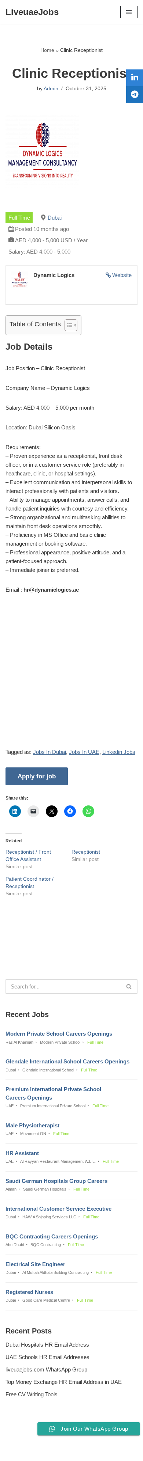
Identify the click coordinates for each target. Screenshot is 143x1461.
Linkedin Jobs (118, 752)
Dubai (55, 218)
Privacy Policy (24, 1435)
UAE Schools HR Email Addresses (47, 1357)
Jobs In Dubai (49, 752)
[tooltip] (134, 77)
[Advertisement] (71, 676)
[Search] (129, 986)
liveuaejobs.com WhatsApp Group (46, 1369)
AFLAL (109, 1450)
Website (122, 275)
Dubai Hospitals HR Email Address (47, 1345)
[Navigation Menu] (129, 12)
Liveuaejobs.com (46, 1450)
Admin (51, 88)
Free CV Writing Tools (32, 1394)
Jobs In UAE (84, 752)
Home (47, 50)
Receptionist (86, 852)
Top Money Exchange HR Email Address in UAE (64, 1382)
